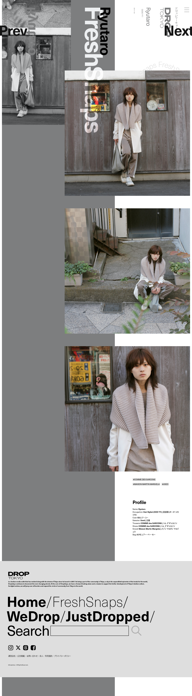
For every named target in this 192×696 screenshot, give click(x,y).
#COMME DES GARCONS (144, 479)
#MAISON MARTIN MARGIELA (146, 484)
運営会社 (12, 655)
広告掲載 (21, 655)
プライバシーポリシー (62, 655)
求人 (41, 655)
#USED (165, 484)
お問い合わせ (32, 655)
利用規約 (48, 655)
